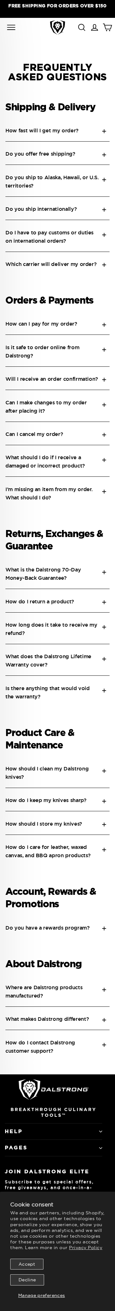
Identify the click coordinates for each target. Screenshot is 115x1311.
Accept (27, 1264)
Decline (27, 1280)
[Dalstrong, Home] (57, 27)
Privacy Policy (85, 1247)
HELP (14, 1131)
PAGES (16, 1147)
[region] (57, 8)
